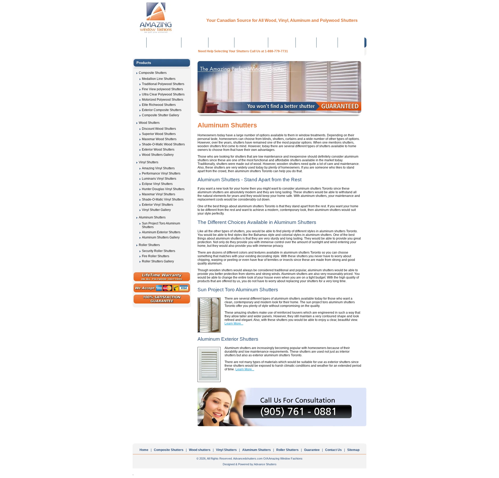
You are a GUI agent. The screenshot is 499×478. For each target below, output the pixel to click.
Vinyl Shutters (221, 42)
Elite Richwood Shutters (159, 105)
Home (139, 42)
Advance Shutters (265, 464)
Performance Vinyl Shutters (161, 173)
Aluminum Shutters (251, 42)
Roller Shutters (282, 42)
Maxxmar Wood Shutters (159, 139)
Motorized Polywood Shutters (162, 99)
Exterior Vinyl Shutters (157, 204)
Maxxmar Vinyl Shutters (158, 194)
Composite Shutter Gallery (160, 115)
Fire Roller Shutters (155, 256)
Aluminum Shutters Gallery (161, 237)
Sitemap (353, 450)
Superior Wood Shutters (159, 134)
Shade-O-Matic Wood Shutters (163, 144)
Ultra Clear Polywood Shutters (163, 94)
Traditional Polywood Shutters (163, 84)
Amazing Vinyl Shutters (158, 168)
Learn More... (234, 323)
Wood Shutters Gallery (158, 155)
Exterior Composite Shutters (161, 110)
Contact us (327, 42)
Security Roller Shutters (158, 251)
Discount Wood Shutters (159, 129)
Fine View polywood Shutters (162, 89)
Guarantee (306, 42)
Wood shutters (200, 450)
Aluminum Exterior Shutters (161, 232)
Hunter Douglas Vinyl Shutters (163, 189)
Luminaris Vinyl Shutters (159, 178)
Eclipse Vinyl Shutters (157, 184)
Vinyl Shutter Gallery (156, 210)
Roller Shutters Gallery (158, 261)
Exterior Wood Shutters (158, 149)
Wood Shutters (195, 42)
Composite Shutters (164, 42)
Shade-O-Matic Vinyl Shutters (162, 199)
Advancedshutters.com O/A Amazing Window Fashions (268, 458)
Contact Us (333, 450)
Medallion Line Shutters (158, 79)
